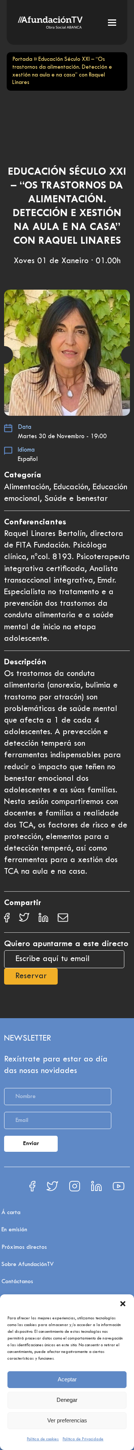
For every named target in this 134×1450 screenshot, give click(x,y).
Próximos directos (24, 1247)
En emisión (14, 1229)
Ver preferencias (67, 1420)
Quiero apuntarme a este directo (66, 944)
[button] (123, 1303)
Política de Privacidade (83, 1439)
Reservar (31, 976)
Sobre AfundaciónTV (27, 1264)
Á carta (10, 1212)
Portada (22, 59)
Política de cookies (43, 1439)
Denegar (67, 1400)
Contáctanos (17, 1281)
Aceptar (67, 1379)
